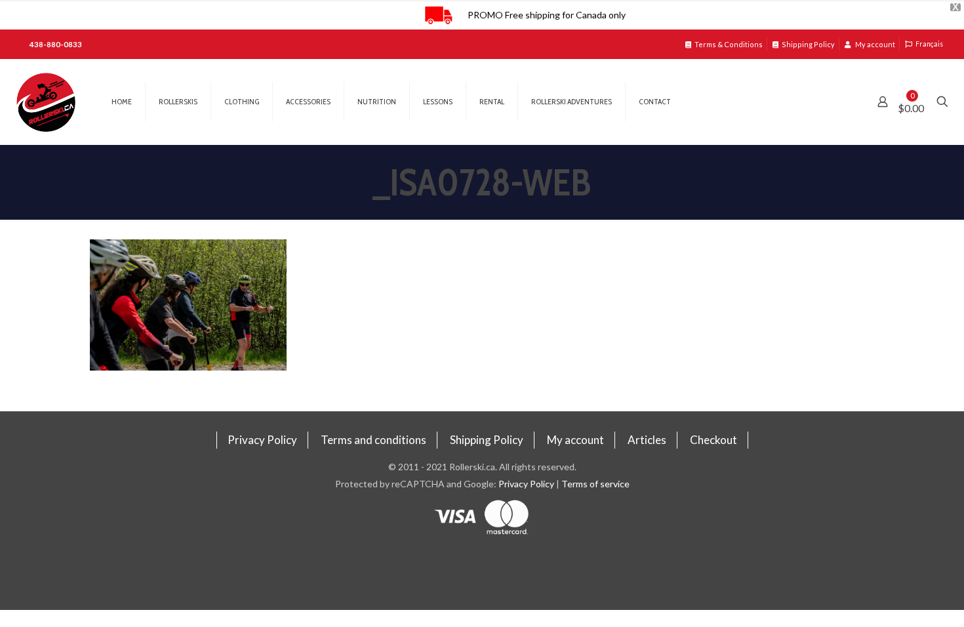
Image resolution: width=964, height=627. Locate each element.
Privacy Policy (262, 440)
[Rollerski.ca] (46, 101)
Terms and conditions (373, 440)
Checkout (713, 440)
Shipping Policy (808, 44)
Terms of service (595, 483)
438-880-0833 (56, 44)
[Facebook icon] (482, 562)
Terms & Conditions (728, 44)
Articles (647, 440)
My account (874, 44)
